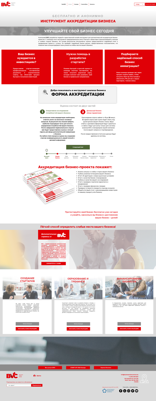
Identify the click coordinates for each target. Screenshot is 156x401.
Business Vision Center (13, 4)
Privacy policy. (126, 386)
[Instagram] (128, 390)
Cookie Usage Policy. (134, 386)
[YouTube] (136, 390)
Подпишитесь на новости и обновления (19, 382)
